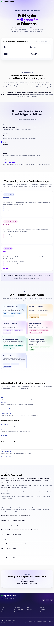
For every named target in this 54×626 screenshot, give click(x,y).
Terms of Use (39, 621)
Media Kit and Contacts (19, 609)
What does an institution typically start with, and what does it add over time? (19, 529)
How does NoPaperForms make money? (11, 534)
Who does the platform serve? (8, 548)
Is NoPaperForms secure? (7, 553)
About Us (42, 607)
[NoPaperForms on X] (47, 600)
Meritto (2, 607)
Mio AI (2, 611)
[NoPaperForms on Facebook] (51, 600)
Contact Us (42, 611)
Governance (29, 609)
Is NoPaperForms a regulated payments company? (13, 543)
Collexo (2, 609)
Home (28, 607)
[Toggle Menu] (52, 2)
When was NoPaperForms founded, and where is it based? (15, 515)
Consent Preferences (18, 613)
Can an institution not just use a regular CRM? (12, 525)
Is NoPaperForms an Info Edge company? (11, 557)
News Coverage (17, 611)
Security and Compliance (48, 621)
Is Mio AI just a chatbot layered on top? (10, 539)
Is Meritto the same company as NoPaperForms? (13, 520)
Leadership (42, 609)
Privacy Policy (32, 621)
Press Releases (17, 607)
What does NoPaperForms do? (8, 505)
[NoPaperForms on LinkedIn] (43, 600)
